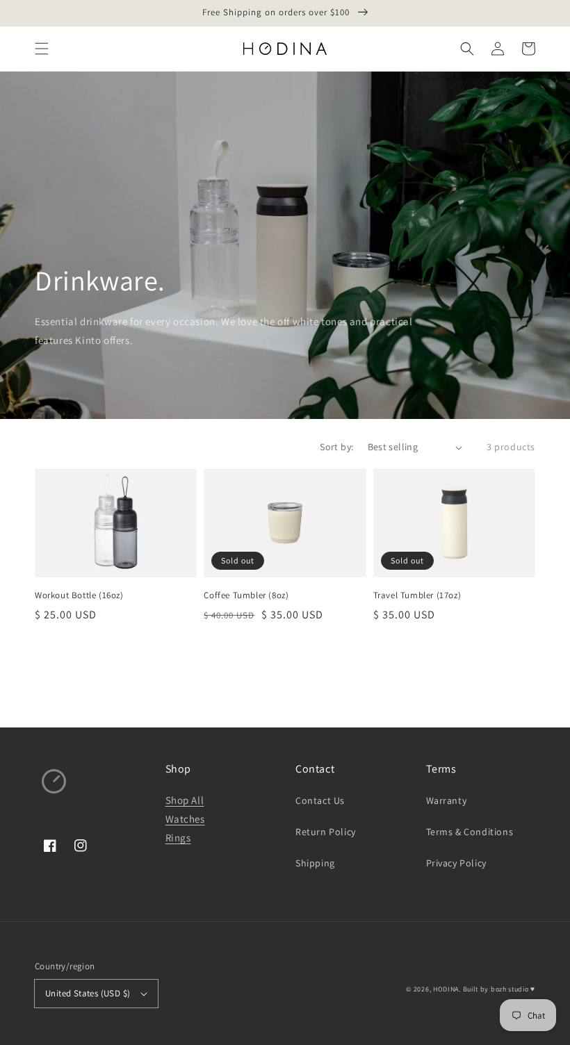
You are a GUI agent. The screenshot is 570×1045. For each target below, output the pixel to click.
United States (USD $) (87, 993)
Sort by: (336, 447)
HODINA (446, 989)
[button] (41, 48)
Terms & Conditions (470, 831)
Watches (185, 818)
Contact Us (320, 800)
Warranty (446, 800)
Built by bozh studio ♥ (499, 989)
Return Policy (325, 831)
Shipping (315, 863)
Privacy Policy (456, 863)
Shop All (184, 800)
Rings (178, 837)
